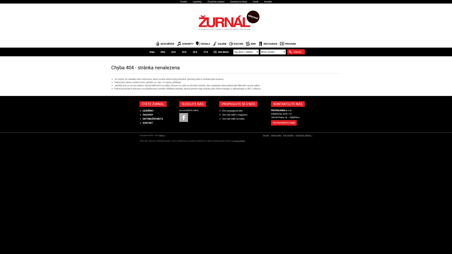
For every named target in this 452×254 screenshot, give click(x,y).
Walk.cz (162, 135)
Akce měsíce (167, 43)
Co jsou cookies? (238, 141)
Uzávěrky (197, 1)
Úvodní (183, 1)
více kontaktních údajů (284, 122)
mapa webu (276, 135)
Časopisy (148, 114)
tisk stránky (288, 135)
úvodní (266, 135)
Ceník (255, 1)
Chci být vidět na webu (233, 118)
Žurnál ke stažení (215, 1)
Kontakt (268, 1)
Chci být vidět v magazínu (234, 114)
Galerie (222, 43)
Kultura (238, 43)
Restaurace (270, 43)
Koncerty (188, 43)
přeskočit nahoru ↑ (304, 135)
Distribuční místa (238, 1)
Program (290, 43)
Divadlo (205, 43)
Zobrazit (297, 51)
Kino (253, 43)
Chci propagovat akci (232, 110)
